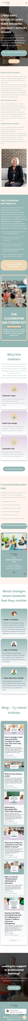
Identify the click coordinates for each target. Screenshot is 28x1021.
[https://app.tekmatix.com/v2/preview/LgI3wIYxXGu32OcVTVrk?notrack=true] (6, 3)
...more (6, 753)
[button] (26, 3)
